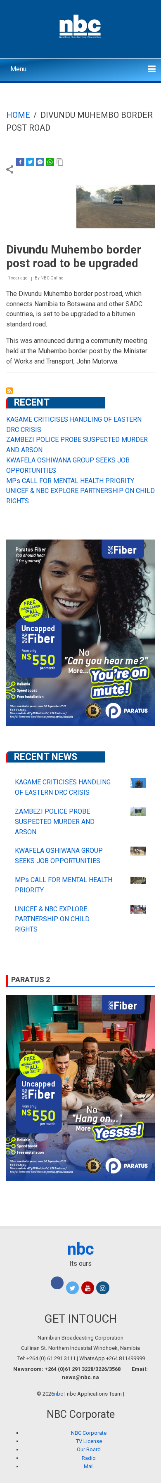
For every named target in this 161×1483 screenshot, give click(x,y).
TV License (89, 1441)
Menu (18, 69)
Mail (89, 1466)
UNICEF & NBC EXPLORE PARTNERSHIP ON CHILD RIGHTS (52, 919)
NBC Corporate (89, 1433)
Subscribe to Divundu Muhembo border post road (9, 390)
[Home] (80, 25)
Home (18, 115)
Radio (89, 1458)
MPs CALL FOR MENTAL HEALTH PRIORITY (70, 481)
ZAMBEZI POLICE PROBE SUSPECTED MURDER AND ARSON (55, 821)
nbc (80, 1249)
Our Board (89, 1449)
